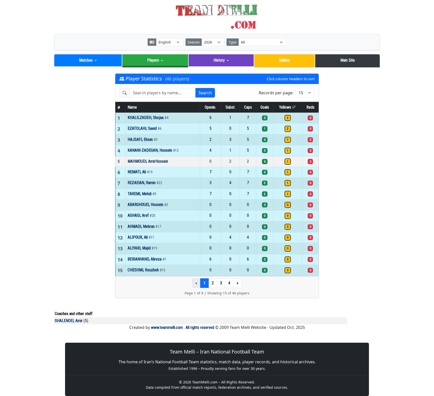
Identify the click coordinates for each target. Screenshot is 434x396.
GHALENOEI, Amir (69, 320)
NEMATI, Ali (137, 171)
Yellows (285, 107)
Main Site (347, 60)
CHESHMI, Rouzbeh (144, 270)
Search (205, 93)
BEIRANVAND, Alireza (145, 259)
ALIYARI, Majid (140, 248)
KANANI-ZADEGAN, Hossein (150, 150)
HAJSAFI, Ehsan (141, 139)
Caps (248, 107)
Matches (86, 60)
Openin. (210, 107)
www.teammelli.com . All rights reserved (182, 327)
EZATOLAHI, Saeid (143, 128)
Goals (264, 107)
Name (132, 107)
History (219, 60)
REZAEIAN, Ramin (142, 182)
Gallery (284, 60)
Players (153, 60)
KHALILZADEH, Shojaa (146, 117)
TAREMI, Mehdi (140, 193)
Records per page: (276, 93)
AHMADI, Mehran (141, 226)
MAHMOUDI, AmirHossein (148, 161)
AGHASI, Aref (139, 215)
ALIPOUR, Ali (138, 237)
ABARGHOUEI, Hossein (146, 204)
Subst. (230, 107)
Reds (310, 107)
